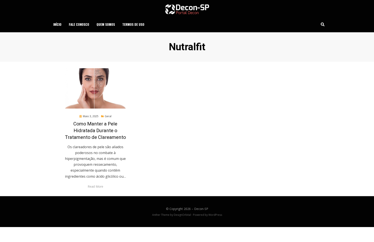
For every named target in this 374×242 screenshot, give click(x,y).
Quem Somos (106, 24)
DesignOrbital (182, 215)
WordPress (215, 215)
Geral (108, 116)
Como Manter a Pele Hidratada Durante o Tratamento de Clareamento (95, 130)
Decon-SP (201, 209)
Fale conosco (79, 24)
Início (57, 24)
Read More (95, 186)
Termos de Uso (133, 24)
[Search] (321, 24)
